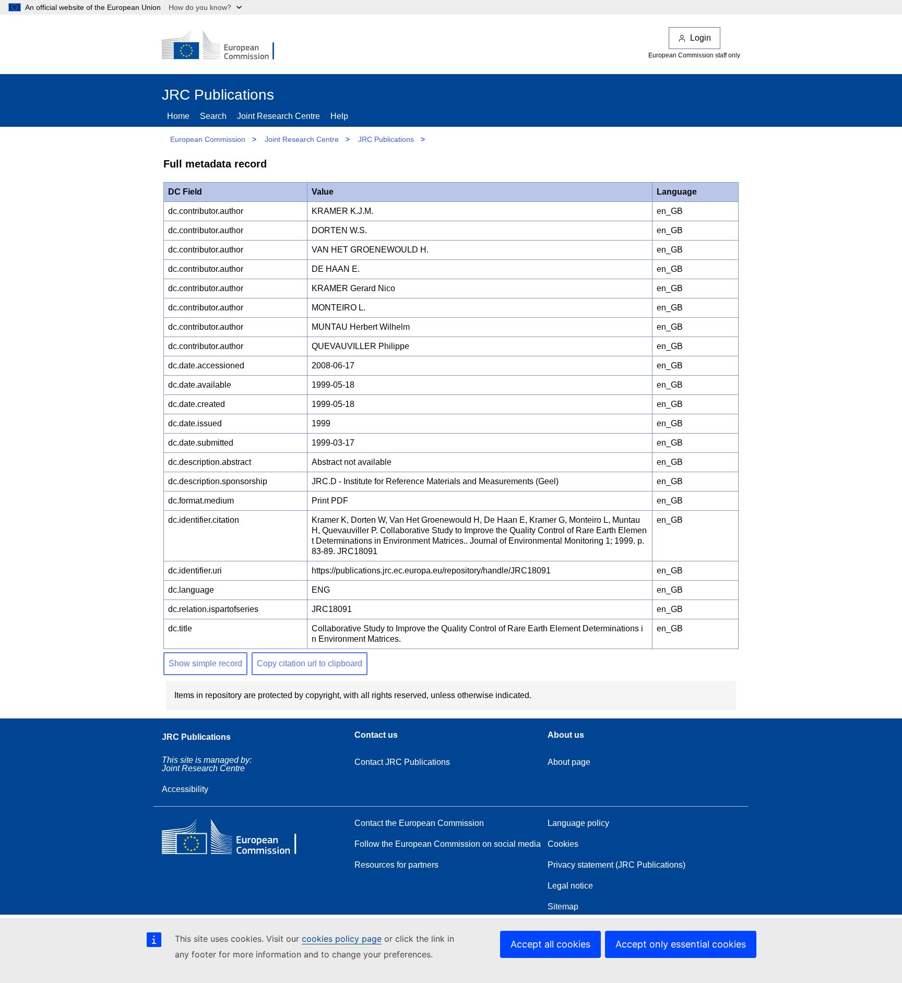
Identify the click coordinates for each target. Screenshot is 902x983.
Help (339, 116)
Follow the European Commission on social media (447, 844)
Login (700, 37)
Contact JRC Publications (402, 762)
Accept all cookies (550, 944)
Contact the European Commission (419, 823)
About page (569, 762)
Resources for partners (396, 864)
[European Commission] (225, 46)
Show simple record (205, 663)
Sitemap (563, 906)
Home (178, 116)
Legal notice (570, 885)
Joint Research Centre (278, 116)
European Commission (207, 139)
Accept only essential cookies (680, 944)
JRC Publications (386, 139)
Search (213, 116)
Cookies (563, 844)
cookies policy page (342, 938)
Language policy (578, 823)
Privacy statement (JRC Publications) (616, 864)
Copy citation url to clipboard (309, 663)
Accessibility (185, 789)
